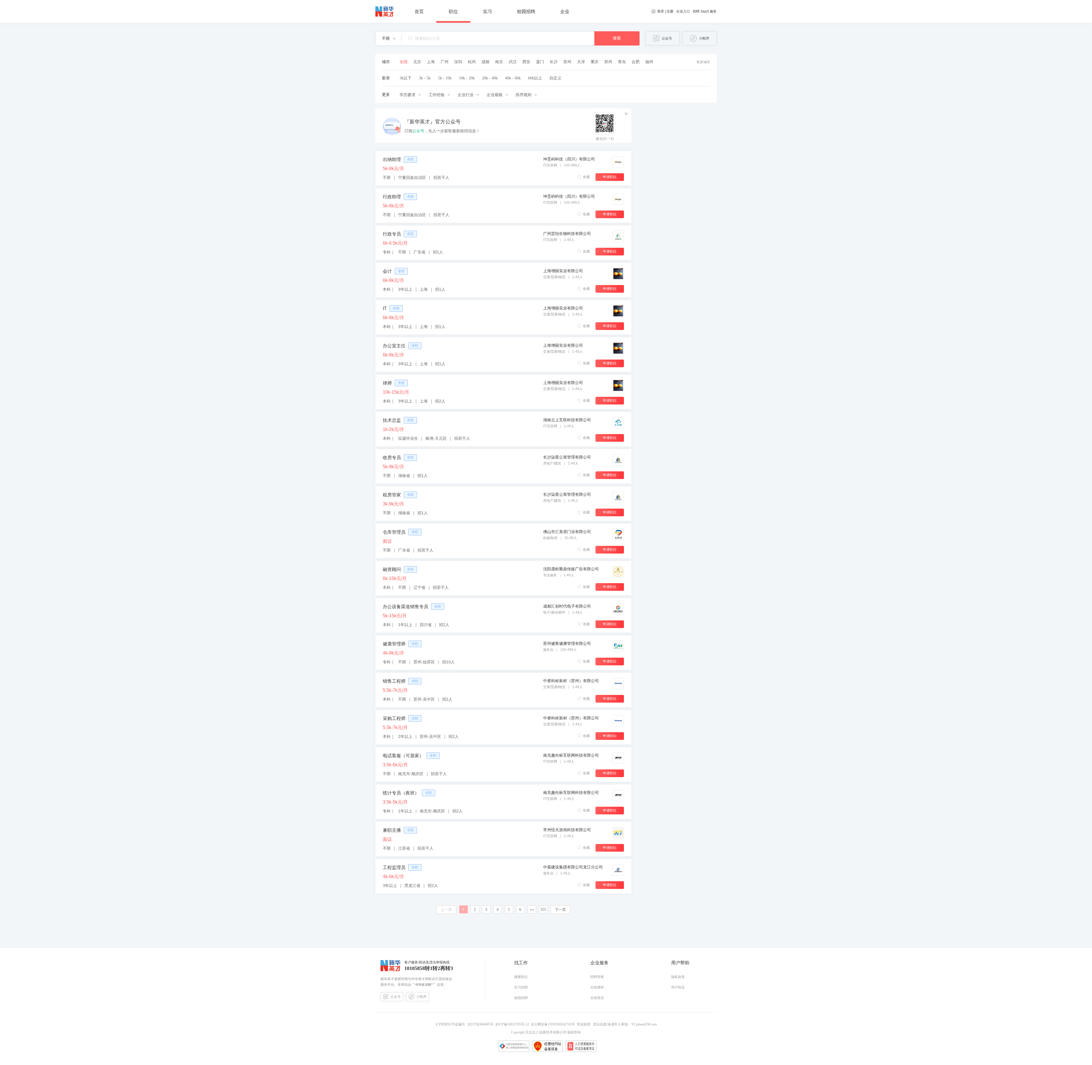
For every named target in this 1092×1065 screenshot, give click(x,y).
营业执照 (584, 1024)
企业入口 (683, 11)
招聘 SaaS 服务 (705, 11)
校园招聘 (521, 998)
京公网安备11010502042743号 (554, 1024)
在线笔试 (597, 998)
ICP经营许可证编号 (451, 1024)
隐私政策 (678, 977)
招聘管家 (597, 977)
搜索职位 (521, 977)
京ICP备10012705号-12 (513, 1024)
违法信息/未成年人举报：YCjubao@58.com (624, 1024)
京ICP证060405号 (481, 1024)
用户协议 (678, 987)
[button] (389, 38)
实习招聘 (521, 987)
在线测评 (597, 987)
